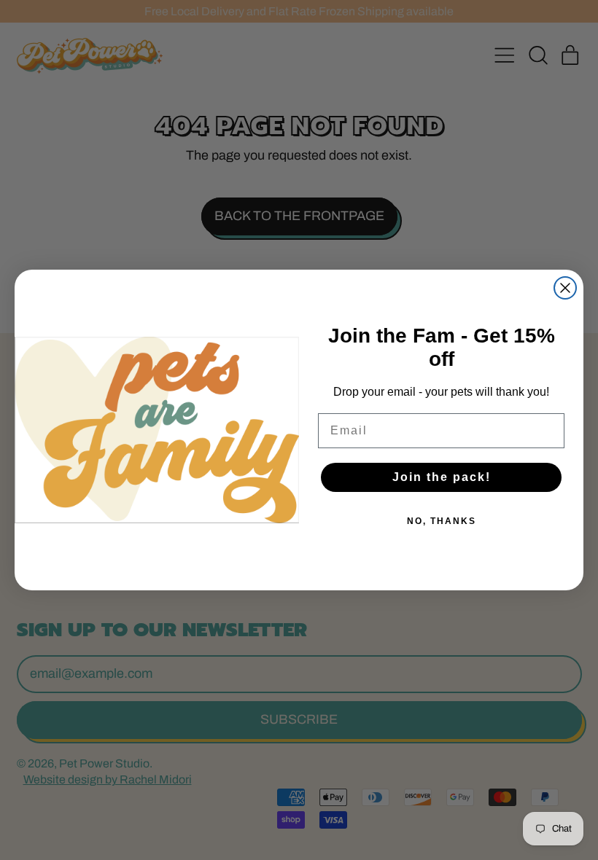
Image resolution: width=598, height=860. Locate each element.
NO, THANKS (441, 521)
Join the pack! (441, 477)
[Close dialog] (565, 288)
